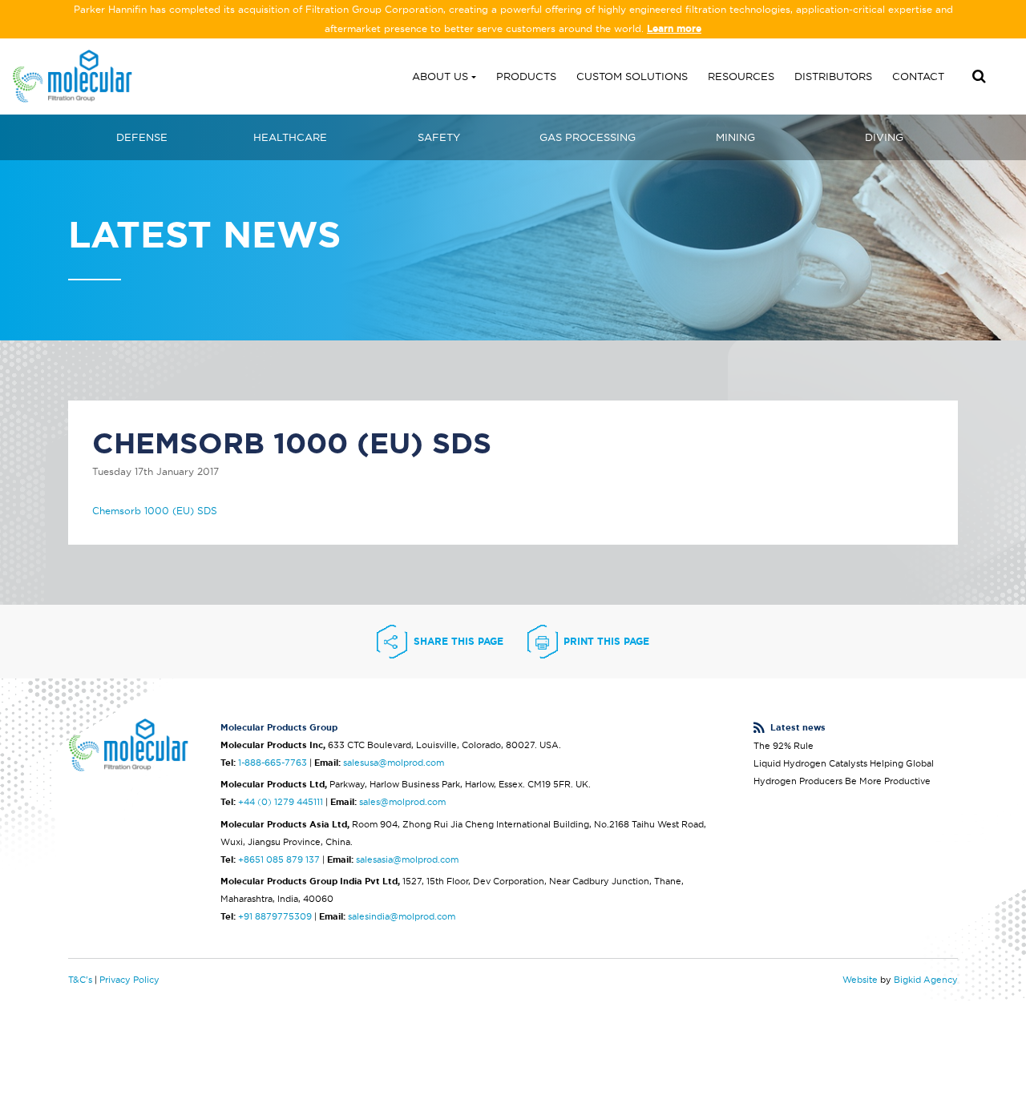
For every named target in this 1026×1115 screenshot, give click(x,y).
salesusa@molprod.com (393, 762)
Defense (142, 137)
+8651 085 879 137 (279, 859)
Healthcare (290, 137)
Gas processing (587, 137)
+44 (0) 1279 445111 (280, 802)
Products (526, 76)
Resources (741, 76)
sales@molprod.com (402, 802)
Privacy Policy (129, 979)
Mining (735, 137)
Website (860, 979)
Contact (918, 76)
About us (440, 76)
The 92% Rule (783, 746)
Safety (439, 137)
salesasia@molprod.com (407, 859)
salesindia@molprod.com (401, 916)
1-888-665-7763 (272, 762)
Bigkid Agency (926, 979)
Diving (884, 137)
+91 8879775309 (275, 916)
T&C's (80, 979)
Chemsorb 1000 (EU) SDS (154, 510)
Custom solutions (632, 76)
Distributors (833, 76)
